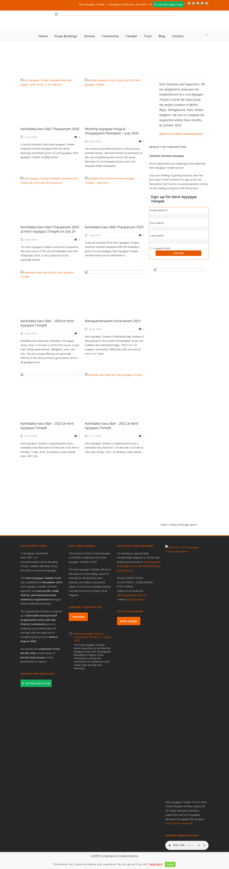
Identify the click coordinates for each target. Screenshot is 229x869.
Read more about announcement (181, 134)
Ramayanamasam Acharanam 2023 (112, 321)
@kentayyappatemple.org (132, 595)
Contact (178, 36)
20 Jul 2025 (30, 239)
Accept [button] (170, 864)
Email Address (159, 210)
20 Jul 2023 (95, 329)
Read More (156, 864)
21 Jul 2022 (95, 436)
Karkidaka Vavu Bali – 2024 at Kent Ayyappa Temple (47, 323)
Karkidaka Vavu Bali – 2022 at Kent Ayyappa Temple (111, 425)
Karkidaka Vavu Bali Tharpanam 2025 (114, 227)
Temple (131, 36)
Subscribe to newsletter (179, 823)
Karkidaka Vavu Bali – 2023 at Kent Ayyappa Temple (47, 425)
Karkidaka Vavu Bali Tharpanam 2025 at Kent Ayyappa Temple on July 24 (49, 229)
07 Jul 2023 (30, 436)
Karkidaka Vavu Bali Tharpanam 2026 (49, 129)
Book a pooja (128, 621)
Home (43, 36)
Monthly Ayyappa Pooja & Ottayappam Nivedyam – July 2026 (111, 131)
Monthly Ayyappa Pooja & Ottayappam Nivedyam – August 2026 (92, 637)
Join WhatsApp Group (170, 4)
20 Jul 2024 (30, 333)
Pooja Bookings (65, 36)
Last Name (157, 235)
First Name (157, 223)
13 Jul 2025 (95, 235)
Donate (89, 36)
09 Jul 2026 (95, 141)
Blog (162, 36)
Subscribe (78, 616)
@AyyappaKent (136, 599)
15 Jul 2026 (30, 137)
